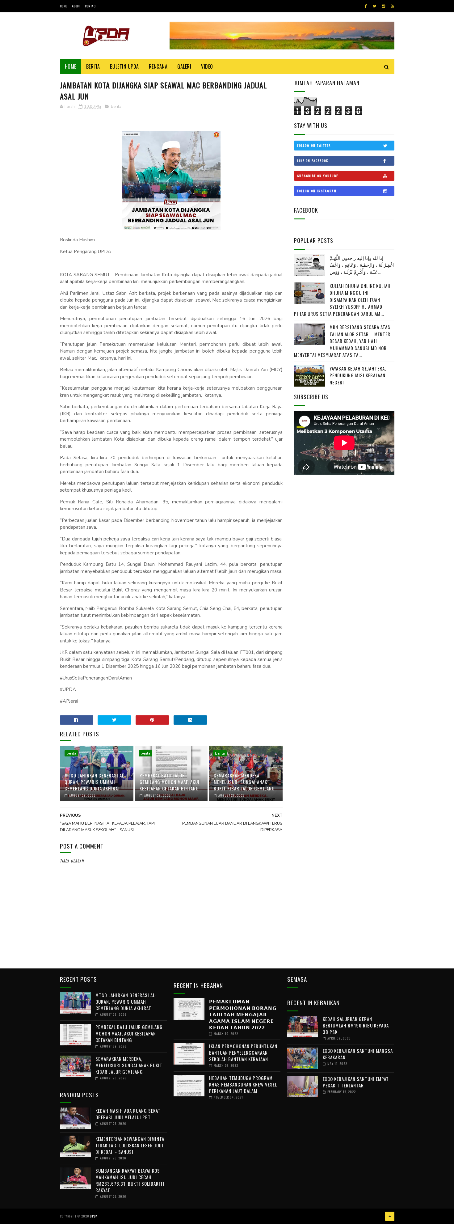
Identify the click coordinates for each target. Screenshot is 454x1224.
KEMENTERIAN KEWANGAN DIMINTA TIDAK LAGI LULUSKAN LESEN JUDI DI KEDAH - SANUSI (129, 1145)
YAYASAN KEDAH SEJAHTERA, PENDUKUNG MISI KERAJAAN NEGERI (358, 375)
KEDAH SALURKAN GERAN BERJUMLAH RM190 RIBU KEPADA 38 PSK (356, 1025)
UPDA (94, 1216)
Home (63, 6)
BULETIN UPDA (124, 66)
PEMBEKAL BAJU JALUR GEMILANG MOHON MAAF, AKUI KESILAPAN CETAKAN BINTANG (170, 782)
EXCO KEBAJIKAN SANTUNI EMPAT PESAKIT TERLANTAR (356, 1082)
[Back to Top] (389, 1216)
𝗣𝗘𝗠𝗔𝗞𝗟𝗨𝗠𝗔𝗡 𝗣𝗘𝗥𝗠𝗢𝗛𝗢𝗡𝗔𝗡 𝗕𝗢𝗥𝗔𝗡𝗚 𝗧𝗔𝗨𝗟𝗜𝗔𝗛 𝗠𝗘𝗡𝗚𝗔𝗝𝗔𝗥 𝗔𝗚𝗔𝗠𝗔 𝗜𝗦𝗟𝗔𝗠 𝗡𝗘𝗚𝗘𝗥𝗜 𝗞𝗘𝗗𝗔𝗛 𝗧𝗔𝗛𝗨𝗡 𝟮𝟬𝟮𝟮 (242, 1014)
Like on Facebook (312, 160)
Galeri (184, 66)
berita (116, 106)
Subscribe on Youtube (317, 175)
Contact (91, 6)
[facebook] (366, 6)
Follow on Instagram (317, 190)
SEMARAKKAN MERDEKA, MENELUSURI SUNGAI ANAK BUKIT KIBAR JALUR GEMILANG (244, 782)
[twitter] (374, 6)
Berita (93, 66)
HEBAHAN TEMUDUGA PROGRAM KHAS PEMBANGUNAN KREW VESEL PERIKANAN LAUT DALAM (243, 1084)
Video (207, 66)
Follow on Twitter (314, 145)
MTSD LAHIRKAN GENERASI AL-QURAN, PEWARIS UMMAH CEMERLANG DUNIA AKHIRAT (95, 782)
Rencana (158, 66)
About (76, 6)
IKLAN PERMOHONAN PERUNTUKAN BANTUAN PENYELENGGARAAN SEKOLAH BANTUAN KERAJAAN (243, 1052)
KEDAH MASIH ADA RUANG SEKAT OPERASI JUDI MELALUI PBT (128, 1113)
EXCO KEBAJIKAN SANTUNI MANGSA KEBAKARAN (358, 1054)
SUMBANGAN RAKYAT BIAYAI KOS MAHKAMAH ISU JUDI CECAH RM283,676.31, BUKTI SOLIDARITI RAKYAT (130, 1180)
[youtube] (392, 6)
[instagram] (383, 6)
